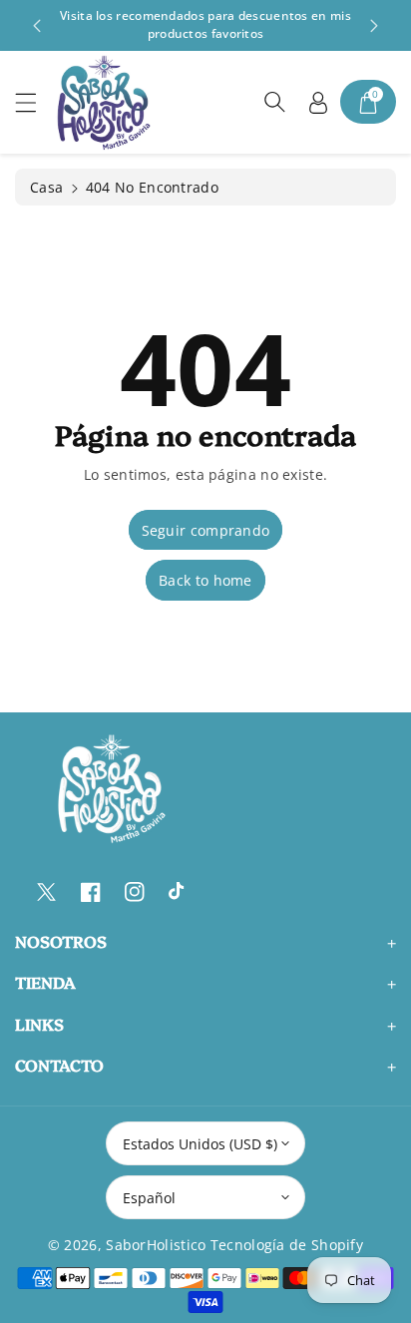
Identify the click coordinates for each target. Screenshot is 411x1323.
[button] (35, 102)
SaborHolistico (156, 1244)
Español (149, 1197)
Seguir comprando (206, 530)
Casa (46, 187)
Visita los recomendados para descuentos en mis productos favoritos (205, 24)
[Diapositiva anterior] (37, 26)
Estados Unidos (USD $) (200, 1143)
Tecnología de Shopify (286, 1244)
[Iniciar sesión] (318, 102)
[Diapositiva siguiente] (374, 26)
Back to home (205, 580)
